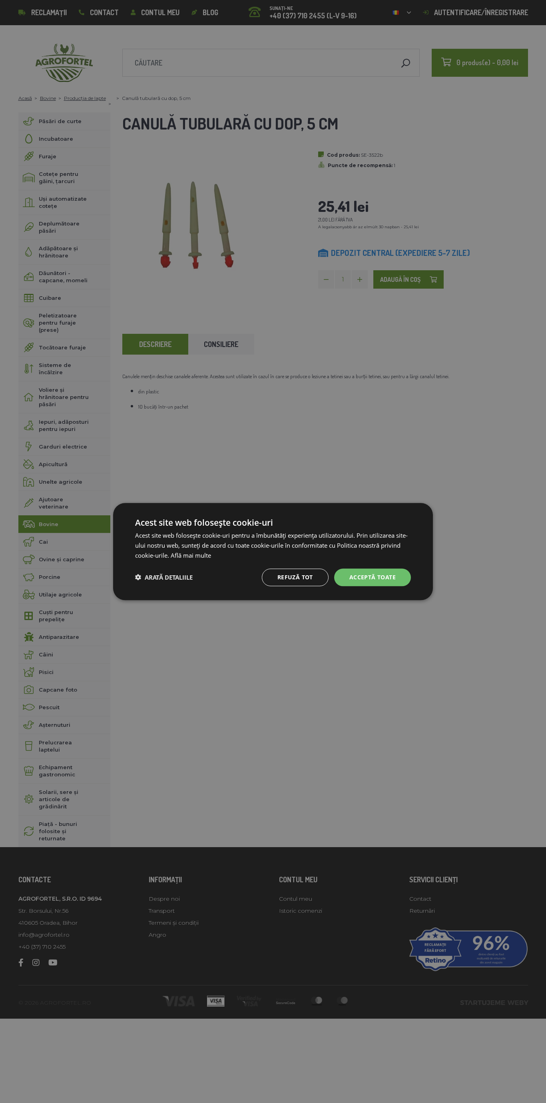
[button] (164, 577)
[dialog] (273, 551)
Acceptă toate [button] (372, 576)
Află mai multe (191, 555)
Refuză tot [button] (295, 576)
